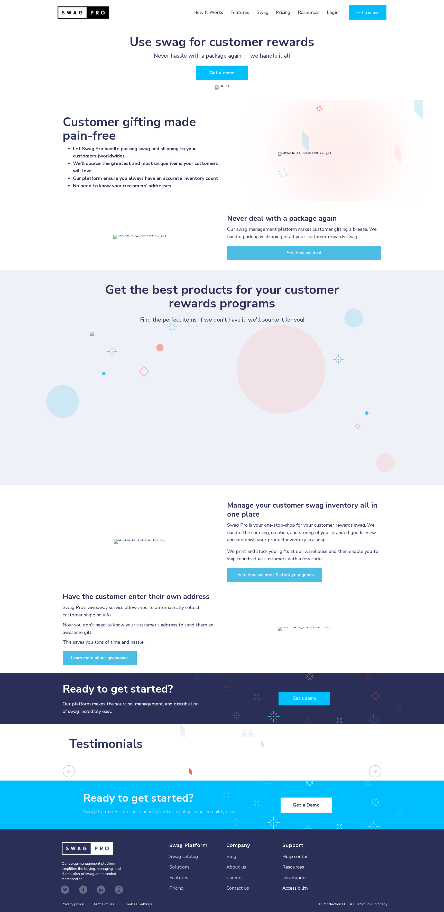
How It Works (208, 12)
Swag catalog (183, 856)
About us (236, 867)
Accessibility (295, 888)
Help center (295, 856)
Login (332, 12)
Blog (231, 856)
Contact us (237, 888)
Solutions (179, 867)
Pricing (283, 12)
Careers (234, 877)
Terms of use (104, 904)
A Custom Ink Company (368, 904)
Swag (263, 12)
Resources (308, 12)
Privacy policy (77, 904)
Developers (294, 877)
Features (239, 12)
